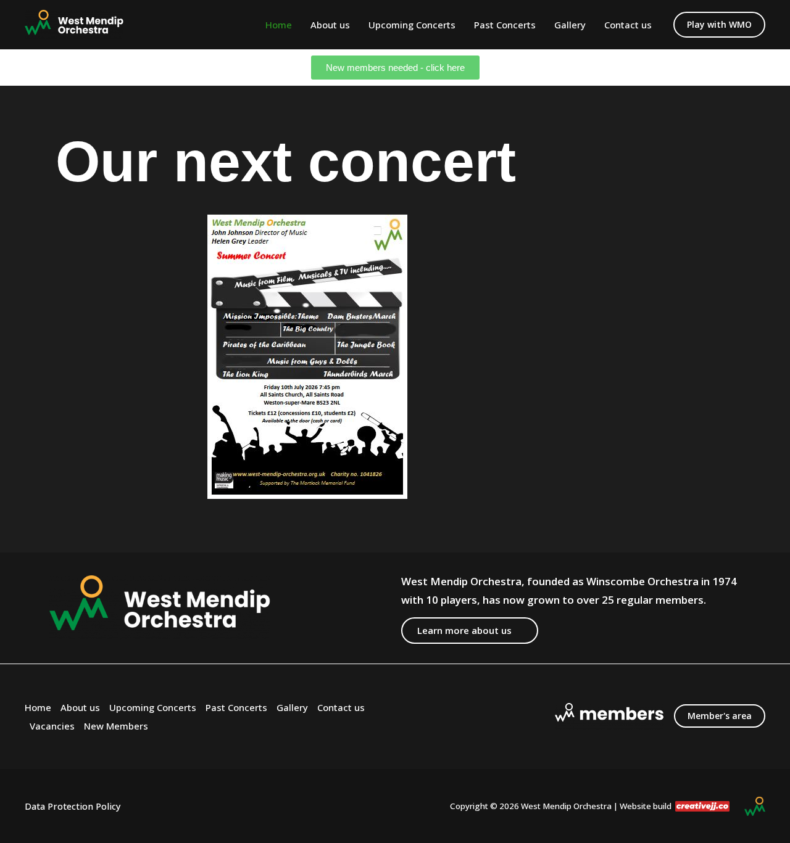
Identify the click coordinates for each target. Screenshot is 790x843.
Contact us (628, 25)
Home (278, 25)
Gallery (570, 25)
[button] (719, 25)
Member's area (720, 716)
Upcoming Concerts (411, 25)
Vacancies (52, 726)
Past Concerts (505, 25)
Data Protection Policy (73, 806)
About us (330, 25)
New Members (116, 726)
